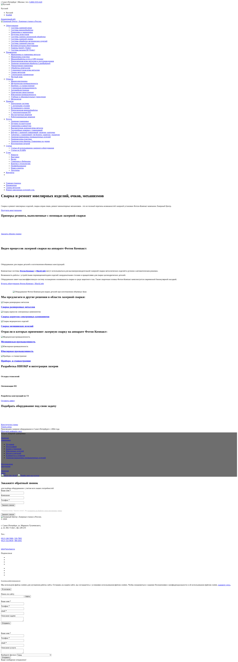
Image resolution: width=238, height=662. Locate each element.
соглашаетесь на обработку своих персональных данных (44, 511)
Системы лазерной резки (21, 28)
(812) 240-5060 (7, 538)
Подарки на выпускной (21, 123)
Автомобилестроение (20, 90)
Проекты (10, 101)
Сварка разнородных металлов (18, 307)
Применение (11, 52)
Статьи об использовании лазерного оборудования (32, 148)
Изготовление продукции (7, 465)
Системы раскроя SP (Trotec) (23, 50)
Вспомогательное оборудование (24, 46)
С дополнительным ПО (21, 112)
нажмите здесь (224, 585)
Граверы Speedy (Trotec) (21, 48)
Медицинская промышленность (24, 83)
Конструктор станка (9, 425)
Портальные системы (20, 103)
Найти (27, 596)
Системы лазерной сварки (22, 39)
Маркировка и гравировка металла (25, 54)
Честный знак (17, 77)
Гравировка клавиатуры (21, 126)
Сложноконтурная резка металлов (25, 70)
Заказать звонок (8, 505)
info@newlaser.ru (8, 549)
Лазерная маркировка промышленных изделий (31, 137)
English (9, 15)
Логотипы (15, 170)
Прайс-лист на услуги (29, 475)
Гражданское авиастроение (22, 92)
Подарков (10, 444)
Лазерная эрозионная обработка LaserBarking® (30, 63)
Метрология (16, 99)
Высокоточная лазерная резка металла (27, 128)
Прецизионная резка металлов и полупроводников (32, 61)
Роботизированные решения (23, 117)
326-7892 (18, 538)
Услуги (9, 119)
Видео (13, 159)
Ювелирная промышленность (23, 95)
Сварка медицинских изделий (17, 326)
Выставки (15, 157)
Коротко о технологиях (20, 164)
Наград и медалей (13, 453)
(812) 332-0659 (7, 541)
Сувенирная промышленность (24, 88)
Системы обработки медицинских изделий (29, 41)
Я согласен (6, 589)
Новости (14, 155)
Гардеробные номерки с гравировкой (27, 130)
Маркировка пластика (20, 57)
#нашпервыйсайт (8, 19)
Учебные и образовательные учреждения (28, 97)
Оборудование (12, 25)
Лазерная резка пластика (21, 139)
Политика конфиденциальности (10, 581)
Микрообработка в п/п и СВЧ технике (27, 59)
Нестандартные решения (21, 115)
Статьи (9, 146)
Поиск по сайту (7, 594)
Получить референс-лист (11, 431)
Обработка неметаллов (20, 68)
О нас (8, 152)
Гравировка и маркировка (22, 32)
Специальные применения (22, 74)
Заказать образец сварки (11, 234)
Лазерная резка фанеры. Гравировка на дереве (30, 141)
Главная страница (13, 183)
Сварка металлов (18, 72)
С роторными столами (20, 106)
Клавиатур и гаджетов (15, 455)
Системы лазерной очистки (22, 43)
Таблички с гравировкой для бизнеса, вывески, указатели (35, 135)
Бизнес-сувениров (13, 449)
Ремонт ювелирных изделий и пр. (20, 190)
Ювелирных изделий (15, 451)
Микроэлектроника (19, 81)
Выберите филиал (8, 655)
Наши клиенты (17, 168)
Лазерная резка (5, 472)
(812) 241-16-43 (10, 475)
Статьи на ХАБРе (18, 150)
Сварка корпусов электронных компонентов (25, 316)
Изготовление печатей (20, 143)
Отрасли (9, 79)
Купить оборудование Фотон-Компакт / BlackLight (22, 284)
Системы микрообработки (22, 30)
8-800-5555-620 (35, 2)
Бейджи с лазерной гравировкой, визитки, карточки (33, 132)
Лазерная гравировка (20, 121)
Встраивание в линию (20, 108)
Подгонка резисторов (20, 34)
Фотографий (11, 447)
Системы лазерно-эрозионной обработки (28, 37)
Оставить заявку (8, 401)
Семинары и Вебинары (21, 161)
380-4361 (18, 541)
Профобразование (18, 166)
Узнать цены (6, 427)
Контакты (10, 172)
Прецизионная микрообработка (24, 110)
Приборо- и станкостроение (22, 86)
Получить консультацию (11, 210)
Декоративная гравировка (22, 66)
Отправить (6, 623)
